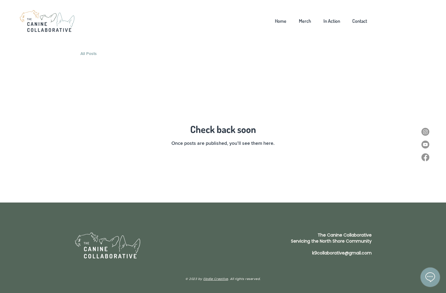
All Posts (88, 53)
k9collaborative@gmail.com (342, 253)
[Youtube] (425, 144)
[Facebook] (425, 157)
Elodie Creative (215, 279)
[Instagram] (425, 132)
